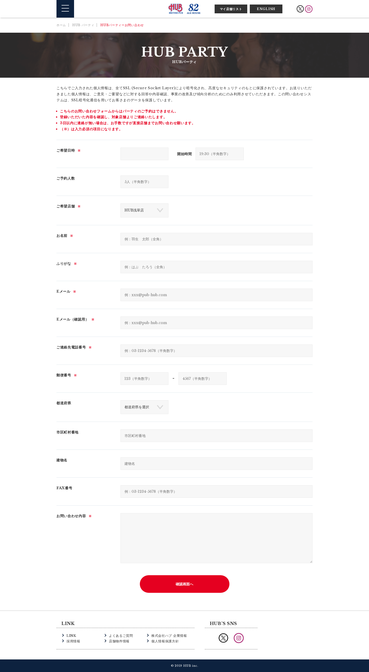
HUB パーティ (83, 25)
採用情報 (73, 641)
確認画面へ (184, 584)
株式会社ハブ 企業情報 (169, 636)
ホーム (61, 25)
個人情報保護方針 (165, 641)
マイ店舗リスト (231, 9)
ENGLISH (266, 9)
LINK (71, 636)
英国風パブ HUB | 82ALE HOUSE (184, 9)
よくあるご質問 (121, 636)
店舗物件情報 (119, 641)
